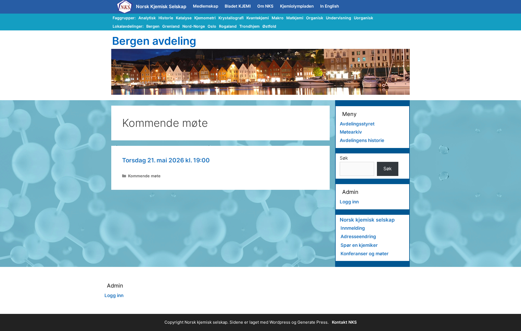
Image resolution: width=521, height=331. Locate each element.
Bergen (153, 26)
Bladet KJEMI (238, 6)
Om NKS (265, 6)
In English (329, 6)
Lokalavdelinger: (128, 26)
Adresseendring (358, 236)
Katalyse (184, 17)
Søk (344, 158)
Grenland (171, 26)
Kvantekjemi (257, 17)
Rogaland (228, 26)
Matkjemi (294, 17)
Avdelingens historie (362, 140)
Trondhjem (249, 26)
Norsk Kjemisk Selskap (161, 6)
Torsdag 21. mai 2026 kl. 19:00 (166, 160)
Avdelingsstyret (357, 124)
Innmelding (353, 228)
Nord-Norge (193, 26)
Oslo (212, 26)
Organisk (314, 17)
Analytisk (147, 17)
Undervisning (338, 17)
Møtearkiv (351, 132)
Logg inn (349, 201)
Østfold (269, 26)
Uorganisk (363, 17)
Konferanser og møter (365, 253)
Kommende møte (144, 176)
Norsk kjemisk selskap (367, 220)
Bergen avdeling (154, 41)
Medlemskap (205, 6)
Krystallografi (231, 17)
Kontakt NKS (344, 322)
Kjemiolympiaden (297, 6)
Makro (278, 17)
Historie (165, 17)
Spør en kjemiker (359, 245)
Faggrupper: (124, 17)
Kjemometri (205, 17)
